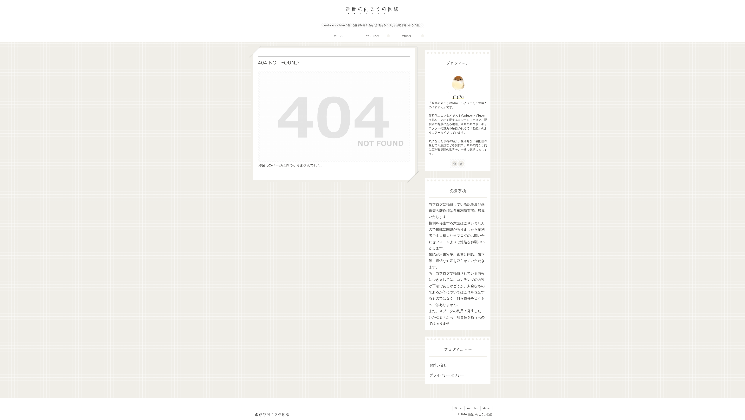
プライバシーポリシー (447, 375)
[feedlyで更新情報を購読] (454, 163)
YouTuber (472, 408)
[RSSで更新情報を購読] (461, 163)
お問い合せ (438, 365)
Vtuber (487, 408)
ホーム (458, 408)
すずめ (458, 96)
